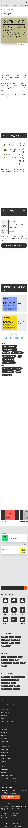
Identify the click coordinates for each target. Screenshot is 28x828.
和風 (17, 659)
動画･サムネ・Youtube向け (18, 676)
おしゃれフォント (6, 706)
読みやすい (4, 636)
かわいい (11, 642)
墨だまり (4, 665)
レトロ (20, 656)
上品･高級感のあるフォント (8, 746)
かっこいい (4, 642)
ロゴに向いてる (5, 682)
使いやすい (17, 636)
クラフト (23, 662)
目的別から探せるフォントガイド (8, 5)
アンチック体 (5, 715)
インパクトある (5, 639)
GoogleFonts (17, 688)
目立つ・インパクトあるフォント (9, 781)
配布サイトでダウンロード (14, 245)
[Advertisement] (14, 59)
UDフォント (17, 685)
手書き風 (4, 761)
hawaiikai (11, 231)
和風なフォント (5, 752)
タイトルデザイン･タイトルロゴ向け (12, 368)
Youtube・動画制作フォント (9, 346)
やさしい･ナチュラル (12, 656)
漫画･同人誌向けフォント (8, 362)
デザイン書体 (20, 5)
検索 (25, 588)
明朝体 (19, 356)
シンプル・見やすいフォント (8, 726)
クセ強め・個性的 (15, 639)
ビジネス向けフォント (6, 738)
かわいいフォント (6, 712)
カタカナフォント (6, 645)
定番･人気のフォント (7, 688)
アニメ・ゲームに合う (7, 685)
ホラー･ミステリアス (17, 352)
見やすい (11, 636)
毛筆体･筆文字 (5, 769)
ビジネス (13, 682)
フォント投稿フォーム (10, 797)
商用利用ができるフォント (8, 356)
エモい (3, 656)
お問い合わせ (8, 823)
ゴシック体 (4, 724)
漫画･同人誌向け (7, 375)
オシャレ (17, 642)
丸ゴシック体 (5, 749)
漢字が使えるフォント (7, 359)
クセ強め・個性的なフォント (9, 349)
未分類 (3, 766)
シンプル (12, 659)
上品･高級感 (5, 659)
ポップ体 (4, 744)
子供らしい (16, 662)
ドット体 (4, 735)
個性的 (18, 371)
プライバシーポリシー (18, 823)
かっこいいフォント (6, 709)
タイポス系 (4, 729)
